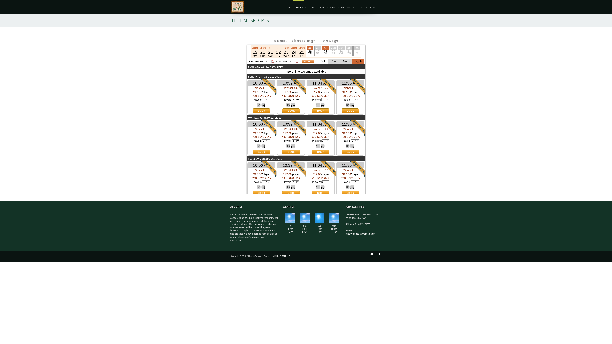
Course (297, 7)
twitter (370, 256)
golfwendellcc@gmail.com (360, 233)
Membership (344, 7)
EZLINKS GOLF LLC (282, 256)
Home (288, 7)
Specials (373, 7)
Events (309, 7)
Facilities (321, 7)
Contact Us (359, 7)
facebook (377, 256)
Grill (332, 7)
